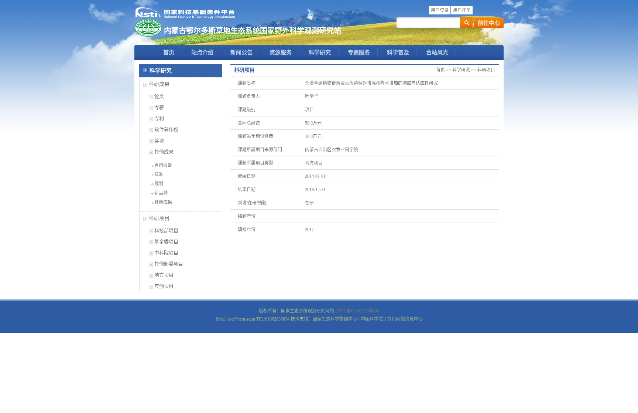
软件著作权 (166, 129)
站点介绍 (202, 52)
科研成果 (159, 84)
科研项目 (159, 218)
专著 (159, 107)
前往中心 (489, 23)
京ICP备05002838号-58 (357, 311)
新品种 (161, 193)
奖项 (159, 140)
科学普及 (398, 52)
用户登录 (440, 10)
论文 (159, 96)
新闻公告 (241, 52)
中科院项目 (166, 252)
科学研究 (320, 52)
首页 (168, 52)
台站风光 (437, 52)
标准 (158, 174)
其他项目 (164, 286)
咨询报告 (163, 165)
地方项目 (164, 275)
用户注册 (462, 10)
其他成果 (164, 152)
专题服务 (359, 52)
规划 (158, 183)
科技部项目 (166, 230)
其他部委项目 (168, 264)
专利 (159, 118)
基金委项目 (166, 241)
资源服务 (281, 52)
